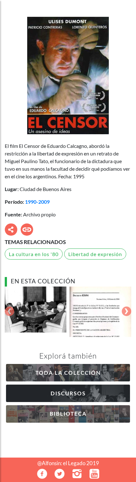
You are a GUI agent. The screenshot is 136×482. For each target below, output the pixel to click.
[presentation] (9, 312)
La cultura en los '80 (34, 254)
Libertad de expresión (95, 254)
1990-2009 (37, 202)
